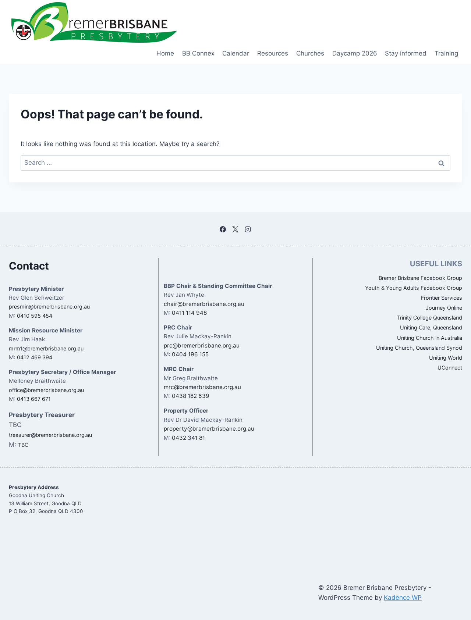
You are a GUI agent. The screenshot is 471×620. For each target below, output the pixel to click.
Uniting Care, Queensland (431, 327)
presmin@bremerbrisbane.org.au (49, 306)
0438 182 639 (190, 395)
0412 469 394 (34, 357)
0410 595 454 (34, 316)
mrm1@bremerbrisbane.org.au (46, 348)
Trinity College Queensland (429, 317)
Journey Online (444, 307)
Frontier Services (441, 298)
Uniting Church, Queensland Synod (419, 348)
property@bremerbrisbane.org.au (209, 428)
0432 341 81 (188, 437)
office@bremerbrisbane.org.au (46, 390)
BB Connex (198, 53)
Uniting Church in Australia (429, 338)
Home (165, 53)
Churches (310, 53)
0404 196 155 (190, 354)
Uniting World (445, 357)
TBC (23, 445)
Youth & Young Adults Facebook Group (413, 288)
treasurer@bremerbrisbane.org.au (50, 435)
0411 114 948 (189, 312)
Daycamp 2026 (354, 53)
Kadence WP (403, 597)
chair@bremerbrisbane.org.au (204, 303)
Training (446, 53)
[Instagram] (248, 229)
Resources (272, 53)
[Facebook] (223, 229)
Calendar (235, 53)
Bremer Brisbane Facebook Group (420, 278)
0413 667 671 (34, 399)
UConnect (450, 367)
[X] (235, 229)
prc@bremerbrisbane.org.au (202, 345)
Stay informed (405, 53)
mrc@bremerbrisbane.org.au (202, 387)
